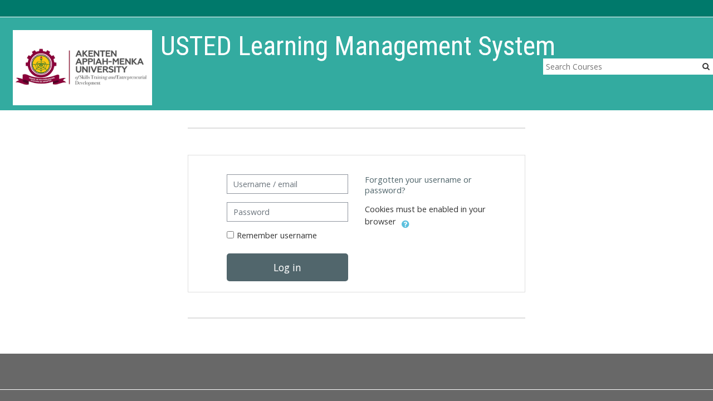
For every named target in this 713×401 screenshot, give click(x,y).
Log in (287, 267)
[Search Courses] (706, 66)
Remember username (277, 235)
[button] (405, 222)
